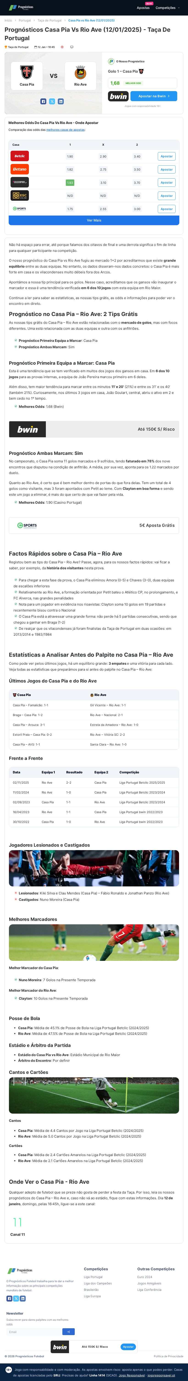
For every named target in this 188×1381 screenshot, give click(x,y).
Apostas (143, 8)
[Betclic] (20, 156)
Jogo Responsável (132, 1375)
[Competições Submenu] (179, 8)
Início (8, 20)
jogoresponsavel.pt (161, 1375)
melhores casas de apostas (65, 130)
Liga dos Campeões (98, 1283)
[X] (52, 101)
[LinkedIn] (61, 101)
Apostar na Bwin (152, 96)
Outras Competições (156, 1269)
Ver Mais (94, 220)
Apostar (167, 156)
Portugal (25, 20)
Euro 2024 (144, 1277)
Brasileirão (91, 1289)
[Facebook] (43, 101)
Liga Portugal (93, 1277)
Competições (166, 8)
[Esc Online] (20, 195)
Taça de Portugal (49, 20)
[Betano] (20, 169)
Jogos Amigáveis (149, 1283)
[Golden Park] (20, 182)
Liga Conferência (149, 1289)
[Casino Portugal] (20, 208)
